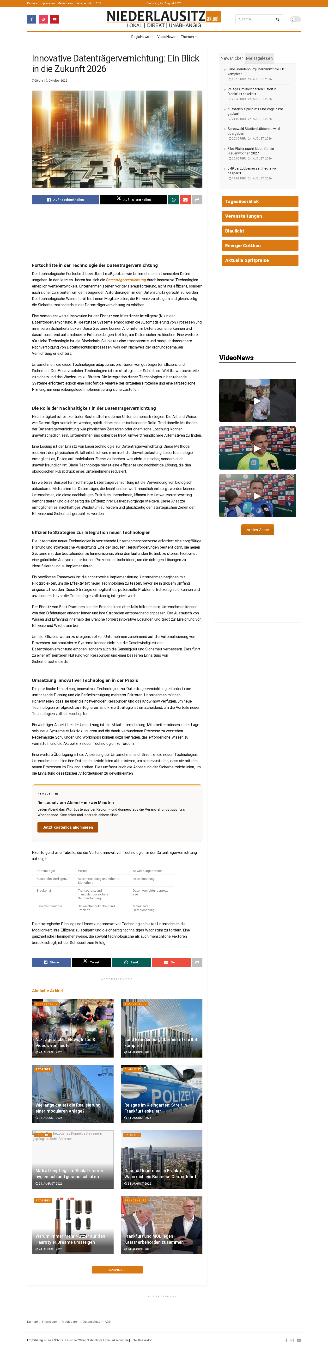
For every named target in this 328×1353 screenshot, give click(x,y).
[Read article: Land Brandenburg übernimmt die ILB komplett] (161, 1028)
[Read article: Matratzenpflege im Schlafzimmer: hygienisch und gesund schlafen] (73, 1159)
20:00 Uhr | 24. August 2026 (251, 158)
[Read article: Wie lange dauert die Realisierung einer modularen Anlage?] (73, 1094)
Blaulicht (133, 1069)
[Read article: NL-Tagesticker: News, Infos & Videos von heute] (73, 1028)
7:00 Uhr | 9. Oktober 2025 (49, 80)
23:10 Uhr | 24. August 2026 (251, 79)
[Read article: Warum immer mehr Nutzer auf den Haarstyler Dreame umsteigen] (73, 1225)
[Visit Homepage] (164, 19)
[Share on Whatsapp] (173, 199)
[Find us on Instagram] (43, 19)
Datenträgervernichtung (126, 280)
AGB (98, 3)
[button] (257, 400)
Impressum (47, 3)
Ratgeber (43, 1069)
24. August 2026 (50, 1052)
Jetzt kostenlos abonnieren (68, 827)
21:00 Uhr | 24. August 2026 (251, 119)
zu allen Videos (257, 530)
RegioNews (140, 37)
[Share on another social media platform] (197, 199)
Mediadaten (65, 3)
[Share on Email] (185, 199)
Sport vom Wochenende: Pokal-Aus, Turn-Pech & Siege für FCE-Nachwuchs (71, 1302)
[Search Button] (278, 19)
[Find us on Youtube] (54, 19)
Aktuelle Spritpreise (247, 260)
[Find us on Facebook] (31, 19)
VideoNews (166, 37)
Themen (187, 37)
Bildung (131, 1331)
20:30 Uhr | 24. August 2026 (251, 138)
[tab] (231, 58)
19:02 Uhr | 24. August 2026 (251, 178)
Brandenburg (47, 1003)
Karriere (32, 3)
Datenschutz (84, 3)
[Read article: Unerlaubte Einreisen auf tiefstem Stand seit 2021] (161, 1290)
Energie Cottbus (243, 245)
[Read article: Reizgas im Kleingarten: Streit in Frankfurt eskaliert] (161, 1094)
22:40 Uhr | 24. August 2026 (251, 99)
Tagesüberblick (242, 201)
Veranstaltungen (243, 216)
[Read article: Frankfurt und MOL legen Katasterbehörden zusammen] (161, 1225)
